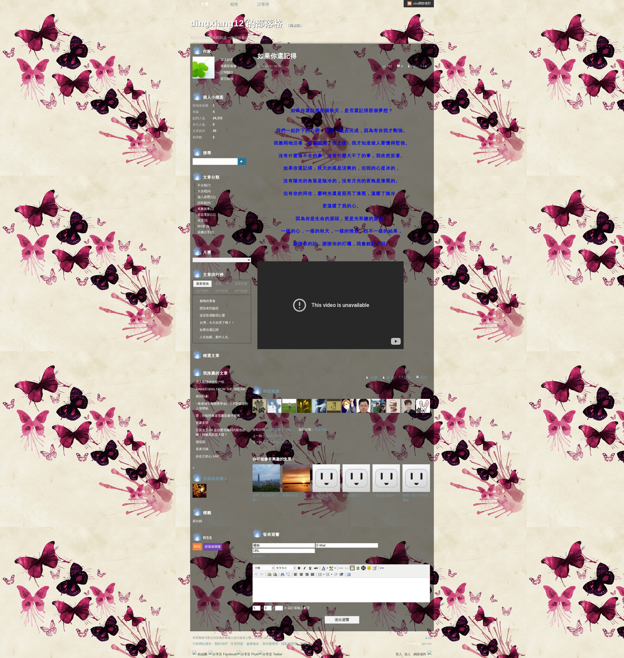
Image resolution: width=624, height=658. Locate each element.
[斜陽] (334, 406)
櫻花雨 (200, 442)
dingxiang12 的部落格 (236, 23)
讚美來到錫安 (209, 308)
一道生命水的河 (383, 495)
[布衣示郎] (363, 406)
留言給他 (227, 79)
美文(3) (202, 220)
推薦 (390, 378)
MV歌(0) (203, 226)
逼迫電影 (320, 429)
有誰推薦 (271, 391)
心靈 (288, 429)
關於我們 (221, 644)
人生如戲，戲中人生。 (282, 442)
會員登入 (259, 556)
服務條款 (252, 644)
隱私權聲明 (289, 644)
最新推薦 (241, 283)
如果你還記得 (209, 330)
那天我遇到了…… (355, 495)
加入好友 (227, 59)
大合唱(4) (204, 191)
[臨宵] (349, 406)
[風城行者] (274, 406)
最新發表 (202, 283)
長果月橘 (202, 449)
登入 (399, 654)
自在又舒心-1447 (207, 456)
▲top (428, 637)
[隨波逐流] (408, 406)
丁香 (196, 81)
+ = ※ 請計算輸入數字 (285, 608)
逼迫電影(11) (206, 214)
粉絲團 (202, 654)
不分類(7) (204, 185)
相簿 (234, 4)
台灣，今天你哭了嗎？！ (265, 498)
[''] (423, 406)
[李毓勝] (393, 406)
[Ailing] (259, 406)
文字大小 (281, 568)
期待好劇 (202, 396)
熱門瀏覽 (202, 291)
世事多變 (202, 423)
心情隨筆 (274, 429)
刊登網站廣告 (202, 644)
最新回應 (221, 283)
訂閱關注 (227, 72)
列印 (424, 378)
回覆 (374, 378)
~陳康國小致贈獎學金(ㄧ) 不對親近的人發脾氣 (222, 406)
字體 (257, 568)
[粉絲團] (194, 653)
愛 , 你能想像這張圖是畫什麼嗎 (218, 415)
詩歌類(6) (204, 203)
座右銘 (197, 521)
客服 (303, 644)
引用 (407, 378)
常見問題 (237, 644)
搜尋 (242, 161)
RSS (197, 546)
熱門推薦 (241, 291)
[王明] (289, 406)
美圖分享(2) (205, 232)
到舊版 (295, 25)
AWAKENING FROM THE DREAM (220, 389)
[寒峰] (304, 406)
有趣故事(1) (205, 209)
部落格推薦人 (215, 478)
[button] (264, 568)
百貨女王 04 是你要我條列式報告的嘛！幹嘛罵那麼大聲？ (220, 432)
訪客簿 (263, 4)
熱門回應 (221, 291)
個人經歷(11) (206, 197)
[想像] (319, 406)
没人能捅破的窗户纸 (210, 382)
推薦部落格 (228, 66)
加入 (407, 654)
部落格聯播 (213, 546)
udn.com (426, 643)
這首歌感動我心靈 (212, 315)
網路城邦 (419, 654)
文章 (205, 4)
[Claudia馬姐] (378, 406)
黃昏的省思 (290, 495)
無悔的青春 (274, 436)
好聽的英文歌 (322, 495)
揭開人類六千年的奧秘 (415, 498)
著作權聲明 (270, 644)
